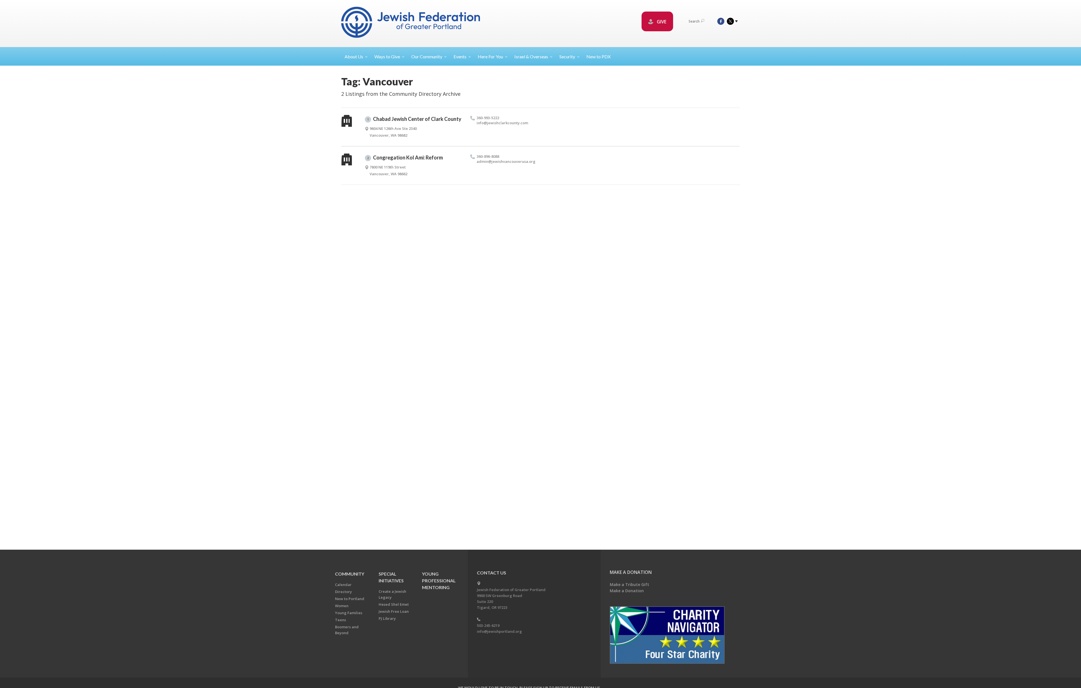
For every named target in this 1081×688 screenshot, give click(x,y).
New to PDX (598, 56)
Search (694, 21)
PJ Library (387, 618)
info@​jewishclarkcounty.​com (502, 122)
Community (349, 573)
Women (342, 605)
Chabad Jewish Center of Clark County (414, 119)
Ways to (387, 56)
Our (426, 56)
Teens (340, 619)
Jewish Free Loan (394, 611)
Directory (343, 591)
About (354, 56)
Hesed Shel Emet (394, 604)
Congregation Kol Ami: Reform (405, 157)
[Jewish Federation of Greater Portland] (411, 23)
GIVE (661, 22)
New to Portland (349, 598)
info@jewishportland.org (499, 631)
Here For (490, 56)
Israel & (531, 56)
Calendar (343, 584)
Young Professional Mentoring (439, 580)
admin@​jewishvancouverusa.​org (506, 161)
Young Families (348, 612)
